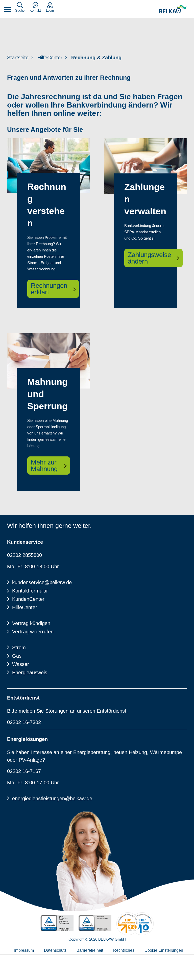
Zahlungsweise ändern (149, 258)
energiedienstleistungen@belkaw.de (52, 798)
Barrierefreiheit (90, 950)
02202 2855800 (24, 555)
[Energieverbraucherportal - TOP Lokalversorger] (135, 923)
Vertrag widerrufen (33, 631)
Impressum (24, 950)
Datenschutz (55, 950)
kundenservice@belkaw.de (42, 582)
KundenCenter (28, 599)
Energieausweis (29, 672)
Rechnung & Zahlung (96, 57)
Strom (19, 647)
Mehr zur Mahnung (44, 465)
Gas (16, 656)
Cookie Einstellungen (163, 950)
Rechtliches (123, 950)
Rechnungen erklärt (49, 289)
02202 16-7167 (24, 771)
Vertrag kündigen (31, 623)
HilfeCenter (49, 57)
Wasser (20, 664)
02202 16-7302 (24, 722)
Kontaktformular (30, 590)
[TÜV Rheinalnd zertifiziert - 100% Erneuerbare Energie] (57, 923)
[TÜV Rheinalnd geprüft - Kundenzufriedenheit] (95, 923)
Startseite (18, 57)
